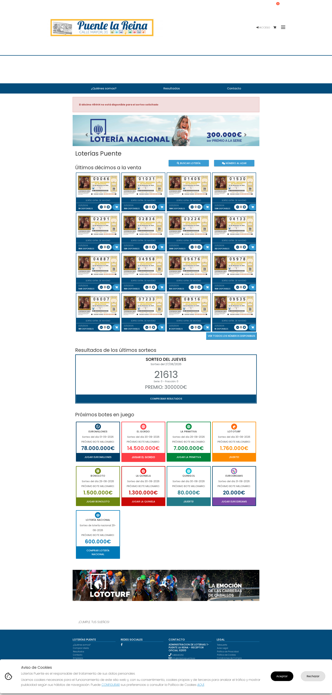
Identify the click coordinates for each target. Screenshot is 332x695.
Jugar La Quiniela (143, 501)
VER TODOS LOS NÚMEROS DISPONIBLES (231, 336)
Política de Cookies (226, 654)
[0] (276, 28)
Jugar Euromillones (97, 457)
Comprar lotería (81, 648)
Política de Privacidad (228, 651)
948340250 (178, 655)
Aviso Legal (222, 648)
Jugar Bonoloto (98, 501)
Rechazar (313, 676)
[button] (87, 135)
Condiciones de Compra (229, 658)
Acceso (264, 27)
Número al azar (235, 163)
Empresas (78, 658)
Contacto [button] (234, 88)
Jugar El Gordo (143, 457)
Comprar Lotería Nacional (97, 552)
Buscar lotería (190, 163)
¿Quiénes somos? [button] (103, 88)
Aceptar (282, 676)
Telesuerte (222, 644)
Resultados (78, 651)
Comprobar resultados (166, 398)
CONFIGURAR (111, 685)
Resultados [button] (171, 88)
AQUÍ (200, 685)
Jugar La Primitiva (188, 457)
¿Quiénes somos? (82, 644)
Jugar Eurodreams (234, 501)
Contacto (77, 654)
